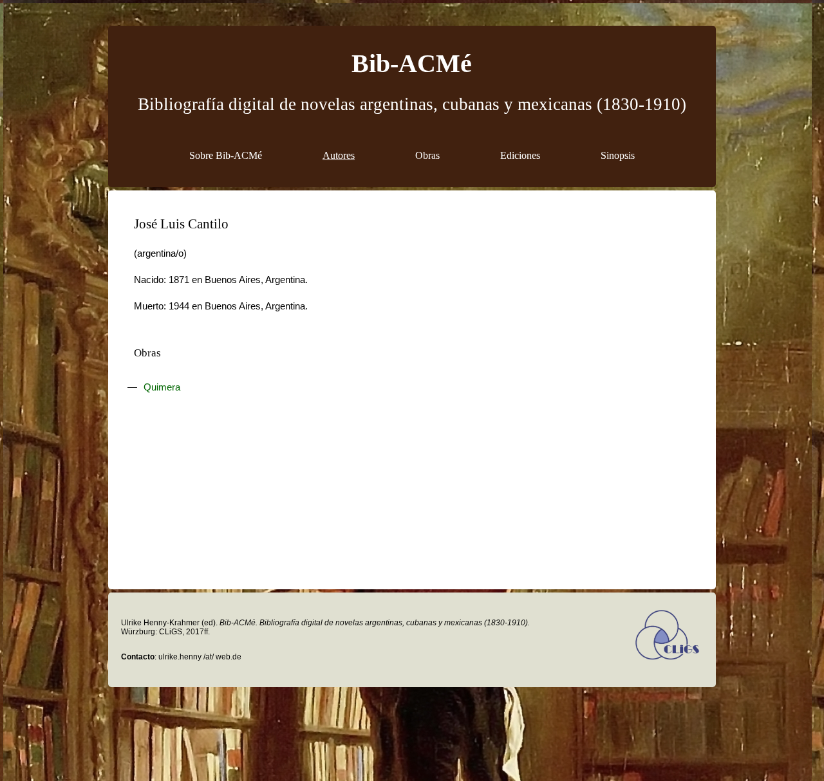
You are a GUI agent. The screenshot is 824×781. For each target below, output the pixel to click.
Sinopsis (618, 155)
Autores (339, 155)
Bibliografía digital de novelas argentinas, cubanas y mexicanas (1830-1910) (412, 104)
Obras (427, 155)
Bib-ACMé (411, 63)
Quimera (162, 387)
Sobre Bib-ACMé (225, 155)
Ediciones (520, 155)
